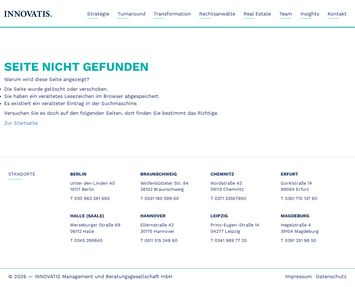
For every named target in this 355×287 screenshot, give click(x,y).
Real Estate (257, 14)
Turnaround (131, 14)
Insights (309, 14)
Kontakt (337, 14)
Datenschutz (331, 276)
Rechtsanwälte (217, 14)
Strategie (98, 14)
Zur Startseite (21, 123)
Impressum (298, 276)
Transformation (172, 14)
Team (285, 14)
